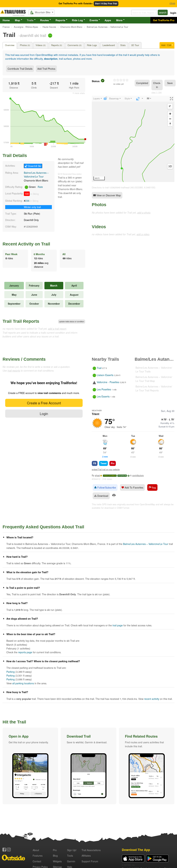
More (119, 20)
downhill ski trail (33, 35)
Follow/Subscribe (106, 487)
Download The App (136, 849)
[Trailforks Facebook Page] (4, 849)
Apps (108, 20)
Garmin (71, 861)
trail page (118, 625)
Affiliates (86, 855)
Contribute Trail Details (20, 68)
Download (102, 495)
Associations (91, 850)
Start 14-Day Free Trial (106, 3)
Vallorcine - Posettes (108, 382)
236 (27, 200)
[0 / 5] (120, 80)
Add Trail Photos (46, 68)
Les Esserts (103, 396)
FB (94, 463)
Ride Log (77, 20)
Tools (70, 855)
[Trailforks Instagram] (9, 849)
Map (17, 20)
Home (6, 20)
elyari (97, 475)
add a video (143, 234)
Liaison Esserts (105, 375)
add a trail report (57, 328)
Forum (90, 861)
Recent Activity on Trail (26, 243)
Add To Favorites (133, 487)
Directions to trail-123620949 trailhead (110, 187)
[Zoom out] (170, 118)
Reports (60, 20)
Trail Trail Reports (21, 321)
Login (44, 413)
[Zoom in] (170, 113)
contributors (138, 475)
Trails (30, 20)
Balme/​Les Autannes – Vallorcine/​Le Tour (145, 544)
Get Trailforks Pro (163, 20)
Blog (55, 855)
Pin (112, 463)
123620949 (31, 226)
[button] (30, 766)
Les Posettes (104, 389)
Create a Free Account (44, 402)
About (36, 850)
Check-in (157, 84)
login (173, 12)
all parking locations (23, 683)
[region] (133, 139)
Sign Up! (71, 850)
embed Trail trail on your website (106, 469)
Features (38, 855)
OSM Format (123, 507)
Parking (10, 671)
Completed (142, 83)
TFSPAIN (122, 476)
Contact (37, 861)
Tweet (103, 463)
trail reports (14, 370)
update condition (71, 321)
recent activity (151, 699)
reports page (25, 652)
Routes (44, 20)
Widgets (57, 861)
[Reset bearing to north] (170, 123)
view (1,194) (156, 92)
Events (94, 20)
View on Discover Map (108, 195)
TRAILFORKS (109, 476)
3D (170, 166)
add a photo (143, 212)
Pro (55, 850)
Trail (99, 368)
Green (35, 187)
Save (170, 83)
